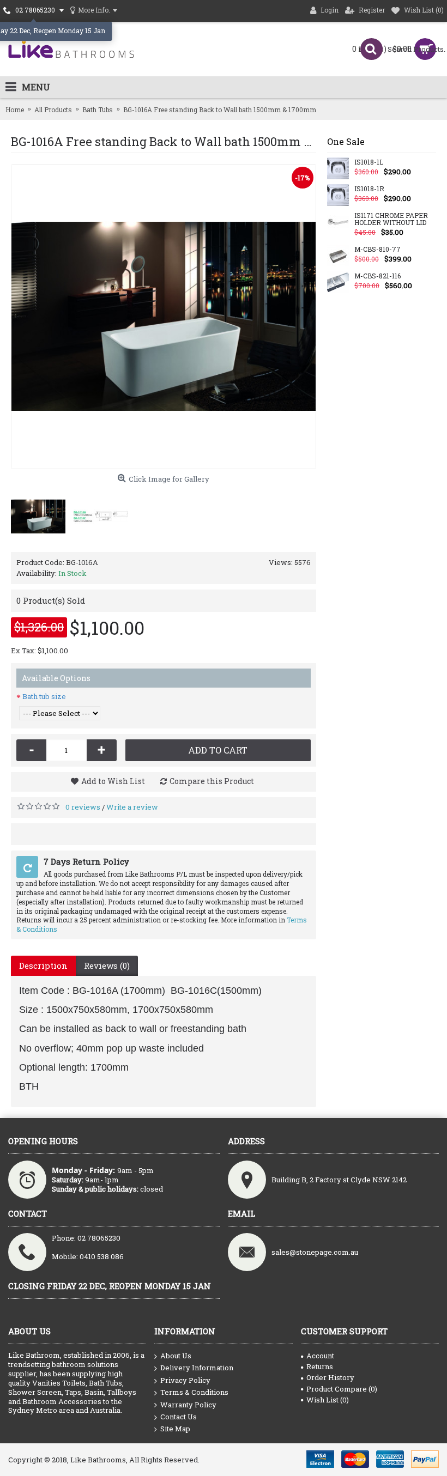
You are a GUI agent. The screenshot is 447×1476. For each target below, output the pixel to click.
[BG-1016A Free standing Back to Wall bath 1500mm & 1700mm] (163, 316)
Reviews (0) (107, 965)
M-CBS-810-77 (377, 249)
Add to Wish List (113, 781)
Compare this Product (212, 781)
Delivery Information (196, 1367)
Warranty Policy (188, 1405)
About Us (175, 1355)
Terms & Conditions (194, 1392)
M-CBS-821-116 (377, 276)
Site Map (175, 1429)
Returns (319, 1366)
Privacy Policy (185, 1380)
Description (43, 965)
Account (320, 1355)
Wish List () (327, 1400)
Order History (330, 1377)
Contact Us (178, 1417)
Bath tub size (44, 696)
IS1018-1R (369, 189)
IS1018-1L (368, 162)
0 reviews (82, 807)
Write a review (132, 807)
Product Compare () (341, 1389)
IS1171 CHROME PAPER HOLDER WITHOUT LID (391, 219)
